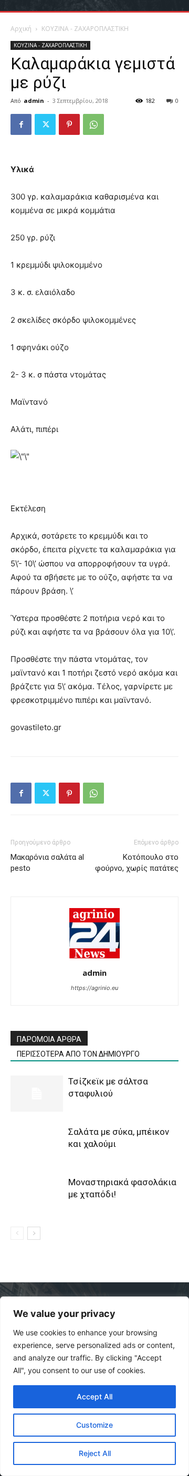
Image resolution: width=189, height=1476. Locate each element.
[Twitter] (45, 124)
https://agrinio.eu (94, 988)
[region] (94, 1386)
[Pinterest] (69, 124)
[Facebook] (21, 124)
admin (34, 100)
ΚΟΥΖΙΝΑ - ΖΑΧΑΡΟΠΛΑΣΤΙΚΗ (85, 28)
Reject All (95, 1453)
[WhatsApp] (93, 124)
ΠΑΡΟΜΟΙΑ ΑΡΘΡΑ (49, 1039)
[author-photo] (94, 958)
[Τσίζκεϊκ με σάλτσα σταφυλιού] (36, 1094)
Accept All (94, 1396)
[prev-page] (17, 1233)
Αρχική (21, 28)
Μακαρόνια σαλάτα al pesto (47, 862)
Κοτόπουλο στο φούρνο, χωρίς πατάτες (136, 862)
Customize (94, 1424)
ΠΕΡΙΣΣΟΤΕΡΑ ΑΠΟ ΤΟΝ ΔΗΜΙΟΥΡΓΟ (78, 1054)
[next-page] (33, 1233)
